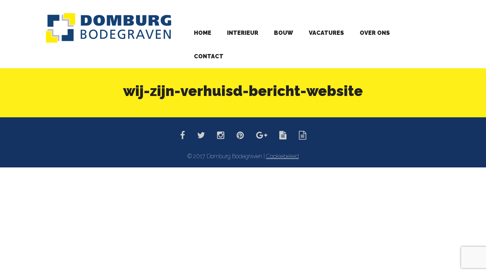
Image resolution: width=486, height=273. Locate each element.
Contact (208, 56)
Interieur (242, 33)
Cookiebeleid (282, 156)
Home (202, 33)
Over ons (375, 33)
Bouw (283, 33)
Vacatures (326, 33)
